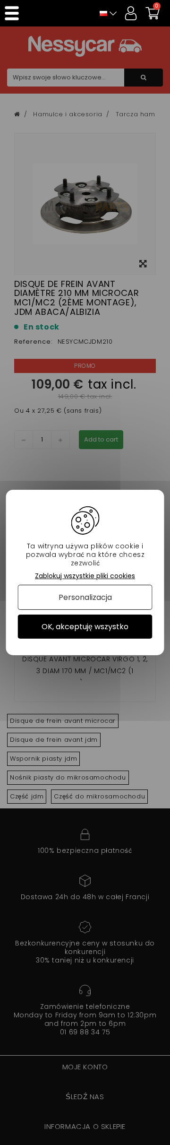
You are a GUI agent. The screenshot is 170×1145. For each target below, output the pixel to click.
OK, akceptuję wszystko (85, 626)
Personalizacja (85, 597)
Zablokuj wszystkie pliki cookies (85, 576)
